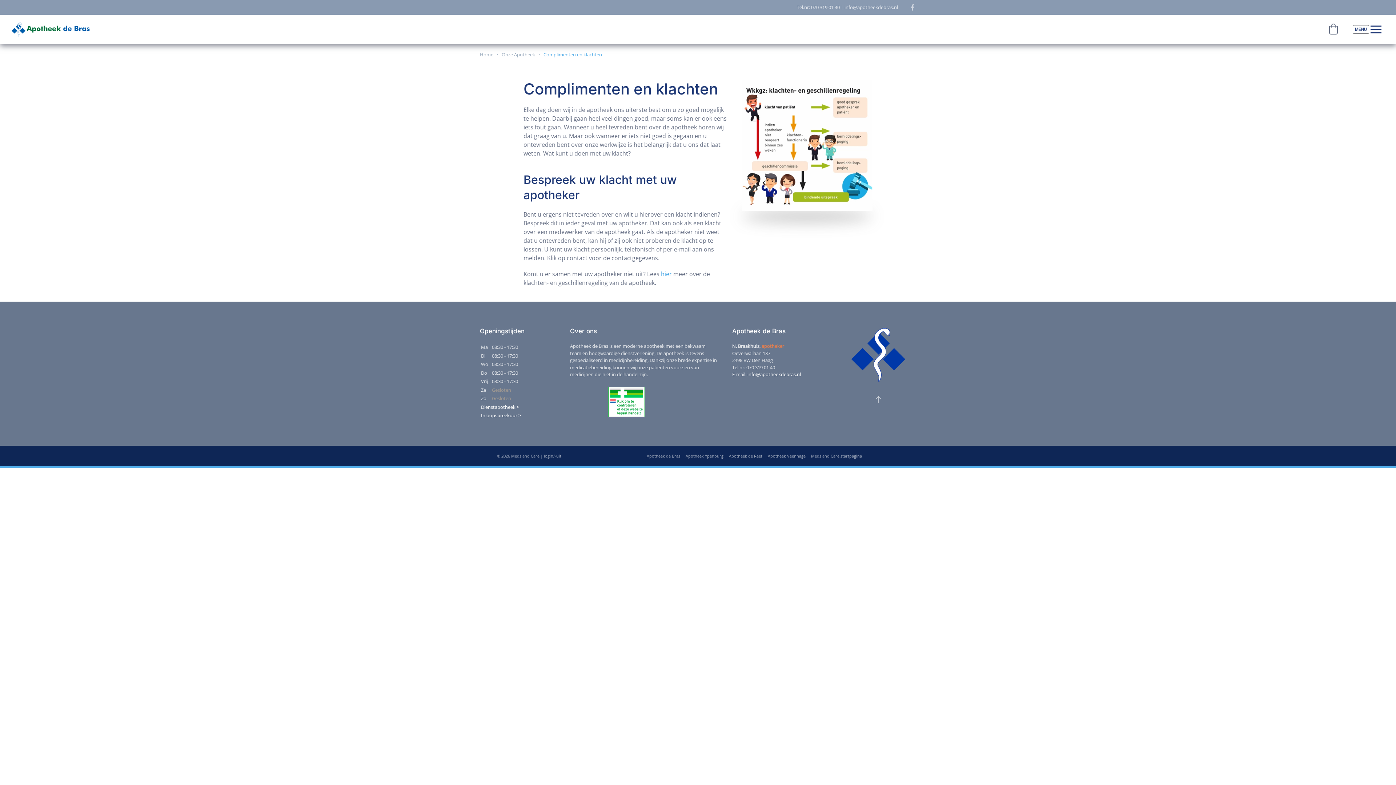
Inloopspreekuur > (501, 415)
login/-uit (552, 456)
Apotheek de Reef (745, 456)
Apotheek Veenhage (787, 456)
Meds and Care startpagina (836, 456)
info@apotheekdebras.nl (774, 374)
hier (666, 274)
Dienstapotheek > (500, 407)
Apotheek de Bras (663, 456)
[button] (1333, 29)
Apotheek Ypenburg (704, 456)
